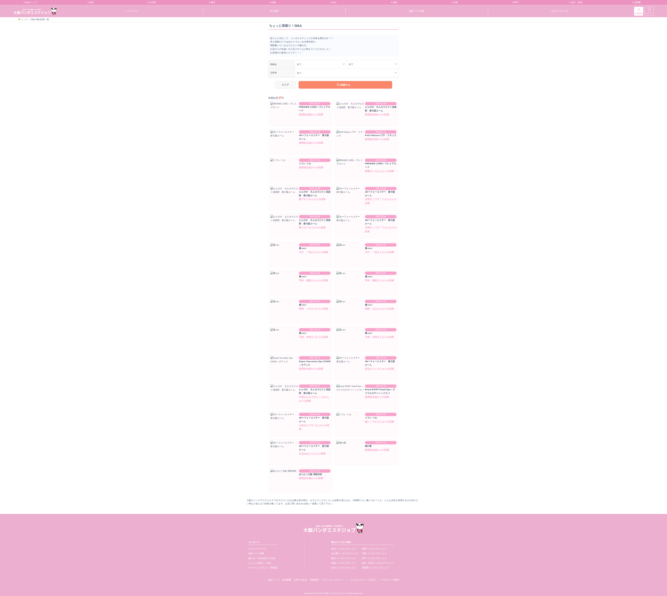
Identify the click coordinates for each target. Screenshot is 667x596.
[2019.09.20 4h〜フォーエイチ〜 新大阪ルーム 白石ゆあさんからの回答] (300, 461)
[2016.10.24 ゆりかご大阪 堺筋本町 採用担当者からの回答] (300, 490)
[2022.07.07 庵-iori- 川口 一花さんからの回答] (300, 264)
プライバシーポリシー (333, 579)
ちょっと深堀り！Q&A (259, 563)
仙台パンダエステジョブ (343, 567)
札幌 (273, 2)
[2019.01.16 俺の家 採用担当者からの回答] (366, 461)
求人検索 (274, 11)
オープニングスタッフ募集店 (263, 567)
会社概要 (286, 579)
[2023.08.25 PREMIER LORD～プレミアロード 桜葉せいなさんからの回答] (366, 179)
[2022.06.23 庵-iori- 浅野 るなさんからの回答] (366, 320)
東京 (91, 2)
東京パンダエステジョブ (343, 548)
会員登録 (638, 13)
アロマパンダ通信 (390, 579)
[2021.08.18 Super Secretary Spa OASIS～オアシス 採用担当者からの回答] (300, 377)
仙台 (333, 2)
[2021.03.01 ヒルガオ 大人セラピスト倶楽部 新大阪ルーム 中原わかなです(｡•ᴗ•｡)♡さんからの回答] (300, 405)
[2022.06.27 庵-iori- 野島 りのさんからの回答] (300, 320)
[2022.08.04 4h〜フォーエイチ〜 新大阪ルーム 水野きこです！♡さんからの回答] (366, 235)
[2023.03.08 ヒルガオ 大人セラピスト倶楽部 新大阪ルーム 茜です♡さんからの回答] (300, 207)
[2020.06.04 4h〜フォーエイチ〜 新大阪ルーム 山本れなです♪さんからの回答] (300, 433)
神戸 (515, 2)
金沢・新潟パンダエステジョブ (377, 563)
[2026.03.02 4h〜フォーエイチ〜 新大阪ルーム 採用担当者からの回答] (300, 151)
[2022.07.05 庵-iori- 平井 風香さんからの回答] (300, 292)
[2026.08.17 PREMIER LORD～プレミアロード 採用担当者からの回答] (300, 122)
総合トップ (31, 2)
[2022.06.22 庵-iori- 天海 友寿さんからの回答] (300, 348)
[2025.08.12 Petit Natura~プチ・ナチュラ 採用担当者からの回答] (366, 151)
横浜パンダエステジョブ (343, 558)
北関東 (637, 2)
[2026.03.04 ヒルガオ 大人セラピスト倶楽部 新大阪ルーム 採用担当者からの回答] (366, 122)
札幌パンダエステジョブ (343, 563)
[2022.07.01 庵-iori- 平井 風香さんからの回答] (366, 292)
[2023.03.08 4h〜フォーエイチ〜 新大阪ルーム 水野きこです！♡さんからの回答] (366, 207)
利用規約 (314, 579)
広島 (455, 2)
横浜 (212, 2)
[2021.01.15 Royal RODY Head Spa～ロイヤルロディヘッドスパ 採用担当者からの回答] (366, 405)
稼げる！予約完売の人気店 (261, 558)
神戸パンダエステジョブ (374, 558)
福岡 (394, 2)
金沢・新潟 (576, 2)
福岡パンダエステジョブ (374, 548)
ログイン (649, 13)
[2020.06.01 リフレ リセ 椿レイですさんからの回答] (366, 433)
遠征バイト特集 (416, 11)
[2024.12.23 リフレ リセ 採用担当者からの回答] (300, 179)
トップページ (131, 11)
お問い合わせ (300, 579)
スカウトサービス (559, 11)
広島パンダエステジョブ (374, 553)
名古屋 (152, 2)
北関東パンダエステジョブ (375, 567)
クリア (285, 84)
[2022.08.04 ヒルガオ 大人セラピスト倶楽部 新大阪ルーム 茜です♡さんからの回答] (300, 235)
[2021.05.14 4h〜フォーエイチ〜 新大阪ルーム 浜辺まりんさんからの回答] (366, 377)
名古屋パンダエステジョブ (344, 553)
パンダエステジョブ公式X (362, 579)
